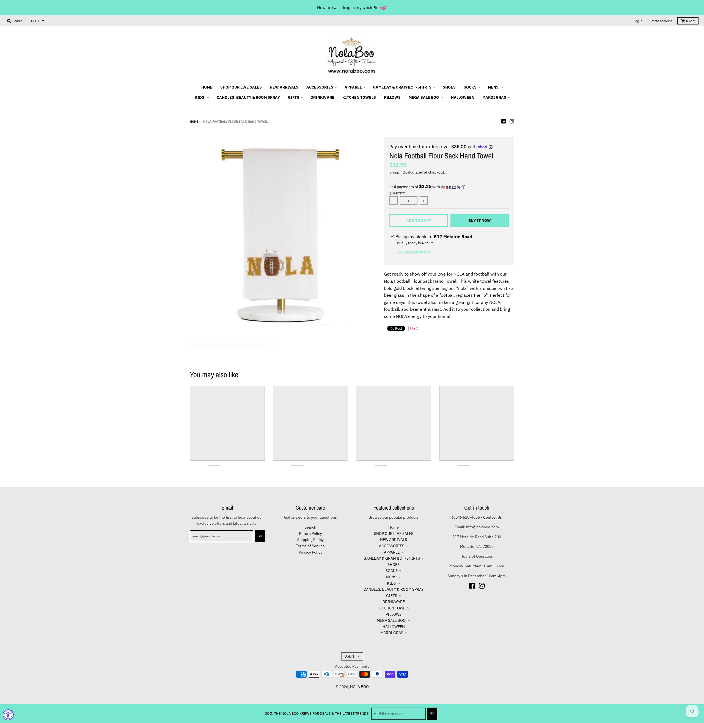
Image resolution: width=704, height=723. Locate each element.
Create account (661, 21)
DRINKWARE (394, 601)
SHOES (393, 564)
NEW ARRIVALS (393, 539)
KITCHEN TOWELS (393, 608)
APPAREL (392, 552)
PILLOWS (394, 614)
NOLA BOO (359, 686)
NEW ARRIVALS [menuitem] (284, 87)
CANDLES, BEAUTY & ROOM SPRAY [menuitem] (248, 97)
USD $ (35, 21)
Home (194, 121)
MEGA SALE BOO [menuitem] (424, 97)
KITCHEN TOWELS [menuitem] (359, 97)
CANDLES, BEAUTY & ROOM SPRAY (394, 589)
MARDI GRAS (391, 632)
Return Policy (310, 533)
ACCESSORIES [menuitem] (319, 87)
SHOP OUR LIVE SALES (393, 533)
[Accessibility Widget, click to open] (8, 714)
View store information (413, 252)
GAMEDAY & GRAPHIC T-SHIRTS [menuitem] (402, 87)
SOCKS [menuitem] (470, 87)
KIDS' (392, 583)
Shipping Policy (310, 539)
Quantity (397, 193)
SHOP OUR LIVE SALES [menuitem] (241, 87)
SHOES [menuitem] (449, 87)
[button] (449, 186)
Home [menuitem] (206, 87)
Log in (638, 21)
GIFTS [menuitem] (293, 97)
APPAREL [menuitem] (353, 87)
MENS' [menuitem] (494, 87)
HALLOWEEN (394, 626)
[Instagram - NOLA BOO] (511, 121)
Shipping (397, 172)
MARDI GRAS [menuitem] (494, 97)
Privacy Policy (310, 552)
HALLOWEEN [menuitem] (462, 97)
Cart (690, 21)
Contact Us (492, 517)
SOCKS (392, 570)
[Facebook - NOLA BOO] (503, 121)
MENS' (391, 576)
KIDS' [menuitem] (200, 97)
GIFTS (391, 595)
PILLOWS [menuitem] (392, 97)
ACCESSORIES (391, 545)
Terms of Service (310, 545)
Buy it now (479, 220)
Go (432, 713)
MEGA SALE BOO (391, 620)
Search (310, 527)
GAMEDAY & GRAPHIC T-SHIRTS (392, 558)
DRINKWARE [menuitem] (322, 97)
